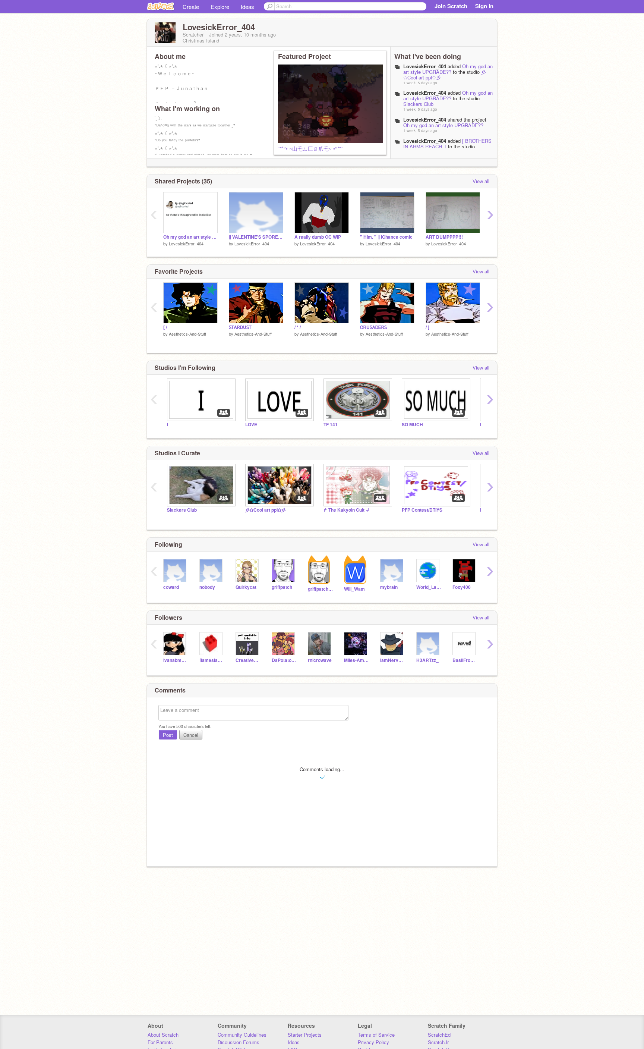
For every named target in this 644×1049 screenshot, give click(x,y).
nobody (207, 587)
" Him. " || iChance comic (386, 237)
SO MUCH (412, 424)
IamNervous (392, 660)
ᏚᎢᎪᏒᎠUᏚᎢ (240, 327)
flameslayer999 (211, 660)
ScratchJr (438, 1042)
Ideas (247, 6)
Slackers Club (418, 103)
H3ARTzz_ (427, 660)
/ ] (427, 327)
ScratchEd (439, 1034)
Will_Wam (354, 589)
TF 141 (330, 424)
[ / (165, 327)
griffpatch (282, 587)
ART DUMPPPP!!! (444, 237)
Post (168, 734)
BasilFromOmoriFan (464, 660)
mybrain (389, 587)
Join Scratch (451, 6)
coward (171, 587)
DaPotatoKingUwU (284, 660)
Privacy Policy (373, 1042)
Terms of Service (376, 1034)
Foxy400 (461, 587)
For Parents (160, 1042)
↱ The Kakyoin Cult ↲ (346, 510)
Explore (220, 6)
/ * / (297, 327)
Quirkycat (246, 587)
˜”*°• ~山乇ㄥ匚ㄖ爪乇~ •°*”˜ (310, 148)
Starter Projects (305, 1034)
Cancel (190, 734)
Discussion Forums (238, 1042)
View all (481, 181)
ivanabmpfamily (175, 660)
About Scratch (163, 1034)
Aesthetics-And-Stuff (187, 334)
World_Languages (428, 587)
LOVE (251, 424)
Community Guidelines (242, 1034)
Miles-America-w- (356, 660)
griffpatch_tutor (320, 589)
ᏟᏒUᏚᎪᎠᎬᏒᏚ (373, 327)
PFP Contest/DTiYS (422, 510)
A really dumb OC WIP (317, 237)
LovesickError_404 (424, 66)
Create (191, 6)
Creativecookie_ (248, 660)
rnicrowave (320, 660)
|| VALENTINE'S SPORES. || (256, 237)
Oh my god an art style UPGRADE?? (448, 69)
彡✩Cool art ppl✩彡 (265, 510)
